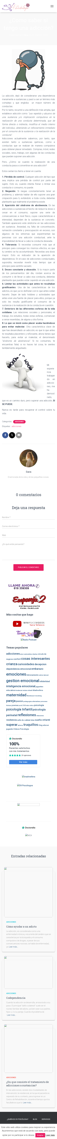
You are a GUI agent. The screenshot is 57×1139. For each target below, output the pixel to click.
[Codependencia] (28, 972)
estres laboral (44, 675)
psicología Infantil (19, 709)
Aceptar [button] (40, 1135)
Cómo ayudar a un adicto (21, 926)
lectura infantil (28, 690)
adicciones (16, 426)
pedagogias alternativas (31, 701)
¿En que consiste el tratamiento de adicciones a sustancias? (27, 1083)
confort (17, 659)
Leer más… (13, 947)
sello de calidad (23, 720)
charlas (34, 654)
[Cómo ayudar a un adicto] (28, 892)
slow (33, 720)
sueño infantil (42, 719)
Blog (35, 1119)
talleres (20, 725)
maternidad (16, 695)
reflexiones (27, 715)
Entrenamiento (32, 675)
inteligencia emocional (20, 686)
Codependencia (15, 997)
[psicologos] (28, 810)
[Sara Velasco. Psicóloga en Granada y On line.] (17, 6)
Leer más (50, 1135)
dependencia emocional (18, 669)
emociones (16, 674)
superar (11, 725)
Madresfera (38, 690)
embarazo (37, 668)
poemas (15, 705)
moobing (38, 696)
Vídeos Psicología (21, 729)
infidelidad (45, 681)
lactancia (19, 690)
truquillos (30, 725)
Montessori (31, 696)
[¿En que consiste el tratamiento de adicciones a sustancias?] (28, 1048)
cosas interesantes (35, 659)
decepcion (40, 664)
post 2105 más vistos (26, 705)
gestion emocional (22, 680)
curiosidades (26, 664)
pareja (10, 701)
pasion (19, 701)
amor (22, 654)
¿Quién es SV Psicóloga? (17, 1119)
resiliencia (11, 720)
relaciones (40, 716)
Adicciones (19, 421)
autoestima (28, 654)
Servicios (46, 1119)
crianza (11, 664)
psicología (39, 705)
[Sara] (28, 458)
